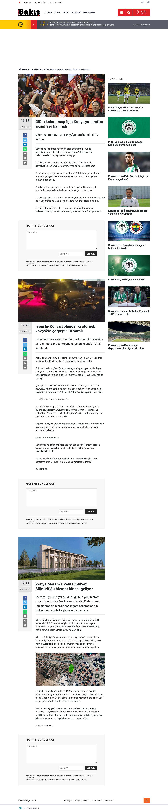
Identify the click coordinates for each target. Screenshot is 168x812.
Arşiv (50, 2)
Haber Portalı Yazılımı (31, 808)
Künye (77, 801)
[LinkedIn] (25, 144)
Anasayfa (68, 801)
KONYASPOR (89, 12)
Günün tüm (141, 24)
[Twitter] (25, 140)
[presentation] (27, 24)
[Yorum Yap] (25, 163)
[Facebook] (25, 135)
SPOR (66, 12)
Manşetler (27, 2)
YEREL (57, 12)
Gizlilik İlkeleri (97, 801)
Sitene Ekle (59, 2)
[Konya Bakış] (29, 12)
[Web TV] (142, 2)
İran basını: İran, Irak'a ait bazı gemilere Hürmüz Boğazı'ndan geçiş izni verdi (82, 24)
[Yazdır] (25, 158)
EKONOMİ (75, 12)
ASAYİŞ (48, 12)
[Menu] (121, 12)
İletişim (86, 801)
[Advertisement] (84, 47)
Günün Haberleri (40, 2)
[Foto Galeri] (148, 2)
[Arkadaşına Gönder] (25, 154)
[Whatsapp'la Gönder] (25, 149)
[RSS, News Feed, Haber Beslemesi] (147, 800)
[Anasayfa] (19, 2)
